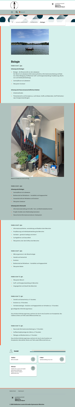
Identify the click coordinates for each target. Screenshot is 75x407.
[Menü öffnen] (12, 12)
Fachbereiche (34, 22)
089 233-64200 (14, 359)
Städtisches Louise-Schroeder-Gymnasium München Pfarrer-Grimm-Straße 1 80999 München (18, 371)
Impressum (21, 391)
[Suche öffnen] (17, 12)
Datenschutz (13, 391)
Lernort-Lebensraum (21, 22)
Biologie (42, 22)
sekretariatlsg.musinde (46, 359)
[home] (14, 5)
